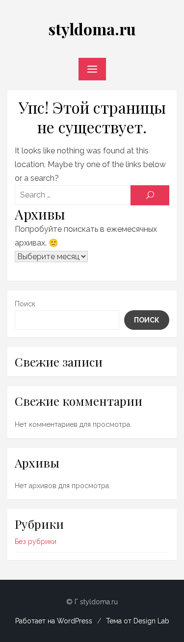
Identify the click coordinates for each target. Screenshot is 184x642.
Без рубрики (35, 541)
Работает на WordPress (53, 621)
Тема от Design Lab (137, 621)
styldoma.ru (92, 28)
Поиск (25, 304)
